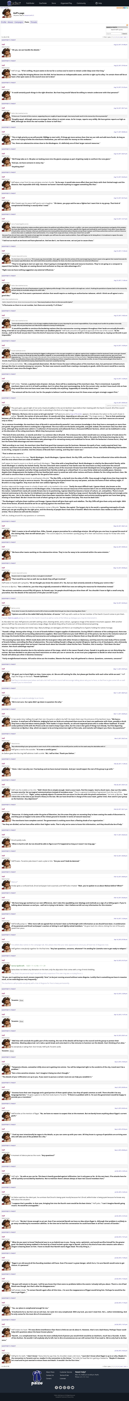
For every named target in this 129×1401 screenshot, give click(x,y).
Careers (48, 1378)
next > (122, 37)
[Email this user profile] (127, 8)
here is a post (13, 618)
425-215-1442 (84, 1377)
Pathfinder (30, 3)
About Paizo (50, 1372)
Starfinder (43, 3)
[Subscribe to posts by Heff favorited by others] (119, 8)
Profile (3, 22)
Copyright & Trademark (61, 1397)
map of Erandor (76, 414)
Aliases (10, 22)
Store (54, 3)
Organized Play (66, 3)
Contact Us (50, 1375)
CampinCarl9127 (29, 15)
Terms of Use (64, 1375)
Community (81, 3)
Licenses (63, 1378)
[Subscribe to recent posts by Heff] (117, 8)
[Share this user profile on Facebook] (124, 8)
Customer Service (66, 1372)
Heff (3, 44)
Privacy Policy (70, 1397)
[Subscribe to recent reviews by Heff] (121, 8)
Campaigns (19, 22)
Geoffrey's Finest (9, 40)
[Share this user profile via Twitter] (126, 8)
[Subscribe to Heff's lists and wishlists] (122, 8)
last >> (126, 37)
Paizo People (4, 8)
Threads (34, 22)
